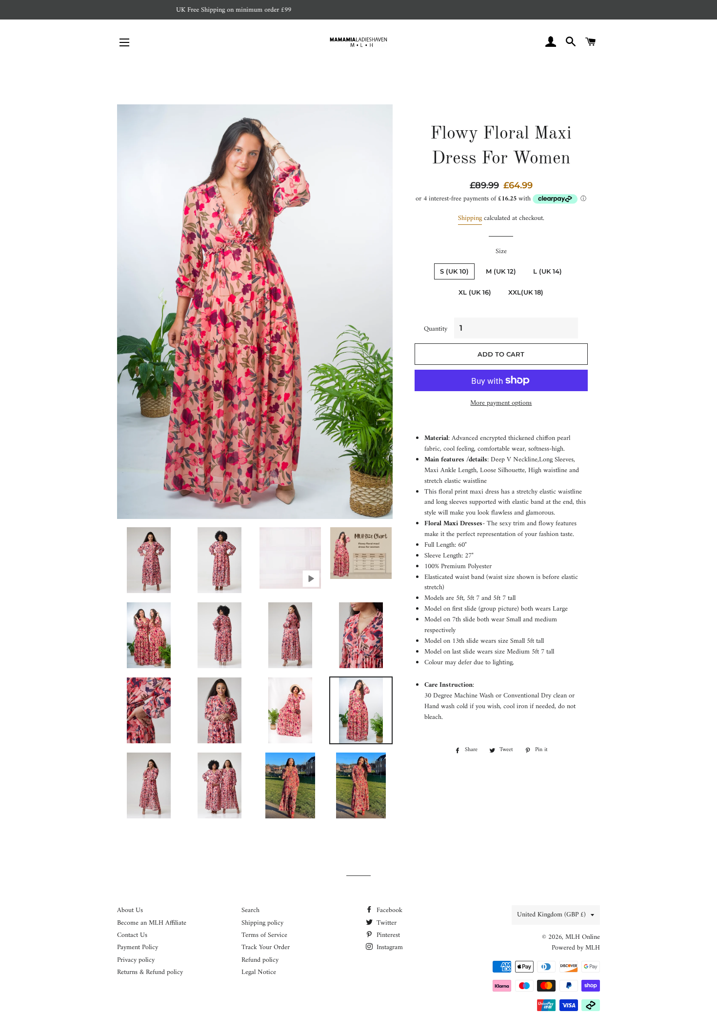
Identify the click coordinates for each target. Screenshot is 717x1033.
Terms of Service (264, 935)
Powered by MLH (576, 948)
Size (501, 251)
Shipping (470, 218)
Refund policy (260, 960)
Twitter (386, 923)
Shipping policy (262, 923)
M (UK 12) (501, 271)
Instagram (389, 947)
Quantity (435, 329)
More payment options (501, 403)
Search (250, 910)
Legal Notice (258, 972)
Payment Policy (137, 947)
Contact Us (132, 935)
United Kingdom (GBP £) (551, 915)
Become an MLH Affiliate (151, 923)
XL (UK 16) (474, 292)
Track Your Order (265, 947)
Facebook (388, 910)
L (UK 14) (547, 271)
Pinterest (387, 935)
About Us (130, 910)
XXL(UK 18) (525, 292)
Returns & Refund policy (150, 972)
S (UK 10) (454, 271)
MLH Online (582, 937)
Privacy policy (136, 960)
